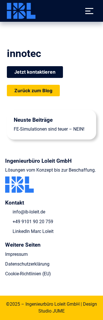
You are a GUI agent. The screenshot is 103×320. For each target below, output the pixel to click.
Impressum (16, 254)
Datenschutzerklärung (27, 264)
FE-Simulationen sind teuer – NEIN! (49, 129)
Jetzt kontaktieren (35, 72)
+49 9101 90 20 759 (33, 221)
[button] (89, 11)
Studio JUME (51, 311)
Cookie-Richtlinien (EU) (28, 273)
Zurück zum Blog (33, 90)
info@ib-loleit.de (29, 212)
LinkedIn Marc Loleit (33, 231)
